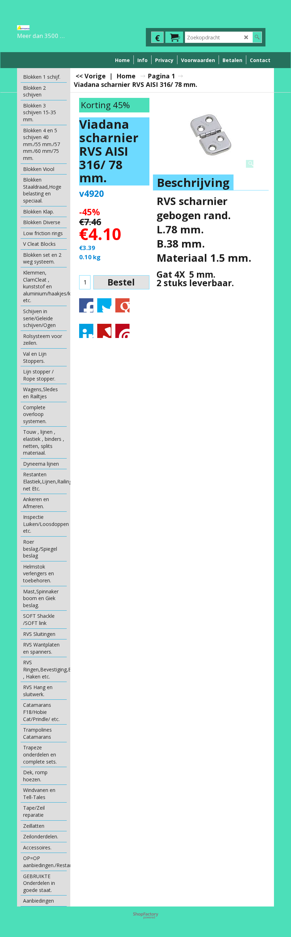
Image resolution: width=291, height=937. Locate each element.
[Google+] (122, 305)
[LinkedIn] (86, 331)
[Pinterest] (122, 331)
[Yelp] (104, 331)
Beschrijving (193, 182)
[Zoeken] (257, 37)
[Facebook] (86, 305)
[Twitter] (104, 305)
